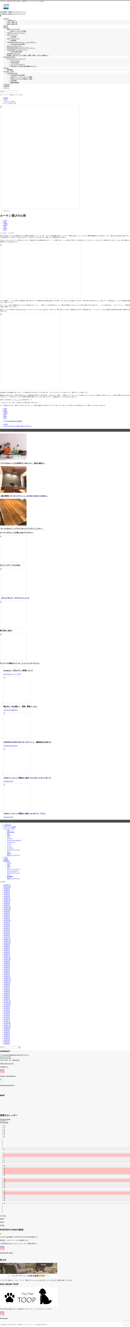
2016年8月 (7, 1030)
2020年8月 (7, 946)
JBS (8, 833)
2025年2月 (7, 898)
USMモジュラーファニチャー (16, 33)
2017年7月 (7, 1010)
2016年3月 (7, 1040)
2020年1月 (7, 956)
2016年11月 (7, 1025)
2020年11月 (7, 941)
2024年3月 (7, 903)
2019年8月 (7, 963)
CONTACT (7, 84)
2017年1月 (7, 1021)
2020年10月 (7, 943)
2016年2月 (7, 1042)
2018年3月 (7, 995)
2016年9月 (7, 1029)
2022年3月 (7, 917)
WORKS (6, 68)
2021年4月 (7, 931)
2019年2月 (7, 974)
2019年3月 (7, 973)
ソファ (9, 844)
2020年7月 (7, 948)
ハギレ (6, 857)
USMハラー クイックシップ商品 (21, 77)
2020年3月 (7, 952)
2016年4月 (7, 1038)
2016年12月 (7, 1023)
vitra (8, 837)
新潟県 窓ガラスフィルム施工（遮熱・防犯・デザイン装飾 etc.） (28, 55)
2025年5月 (7, 894)
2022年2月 (7, 918)
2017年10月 (7, 1004)
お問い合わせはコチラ (7, 1063)
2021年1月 (7, 937)
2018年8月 (7, 986)
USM (8, 835)
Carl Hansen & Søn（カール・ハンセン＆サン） (21, 42)
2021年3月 (7, 933)
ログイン (6, 6)
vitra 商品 (13, 36)
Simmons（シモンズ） (14, 53)
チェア (9, 846)
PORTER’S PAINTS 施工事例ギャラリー (24, 66)
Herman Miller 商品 (16, 51)
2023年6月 (7, 905)
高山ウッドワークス (13, 29)
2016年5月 (7, 1036)
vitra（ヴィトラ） (12, 35)
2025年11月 (7, 885)
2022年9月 (7, 911)
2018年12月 (7, 978)
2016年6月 (7, 1034)
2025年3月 (7, 896)
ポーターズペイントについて (16, 59)
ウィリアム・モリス (16, 399)
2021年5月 (7, 930)
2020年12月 (7, 939)
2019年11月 (7, 958)
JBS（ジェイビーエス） (14, 46)
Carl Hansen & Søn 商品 (18, 44)
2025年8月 (7, 890)
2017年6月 (7, 1012)
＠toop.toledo (4, 1318)
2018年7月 (7, 987)
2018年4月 (7, 993)
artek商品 (13, 40)
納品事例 (10, 69)
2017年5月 (7, 1014)
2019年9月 (7, 961)
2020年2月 (7, 954)
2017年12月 (7, 1001)
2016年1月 (7, 1043)
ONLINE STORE (12, 73)
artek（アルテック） (13, 38)
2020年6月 (7, 950)
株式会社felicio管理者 (15, 421)
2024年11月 (7, 900)
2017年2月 (7, 1019)
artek (8, 830)
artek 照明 (14, 80)
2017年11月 (7, 1002)
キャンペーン (11, 842)
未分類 (6, 859)
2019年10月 (7, 959)
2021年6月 (7, 928)
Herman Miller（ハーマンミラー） (17, 49)
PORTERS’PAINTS (9, 57)
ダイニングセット (12, 871)
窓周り (9, 853)
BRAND (6, 27)
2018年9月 (7, 984)
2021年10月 (7, 920)
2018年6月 (7, 989)
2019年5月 (7, 969)
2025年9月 (7, 889)
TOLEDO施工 (15, 62)
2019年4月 (7, 971)
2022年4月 (7, 915)
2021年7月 (7, 926)
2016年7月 (7, 1032)
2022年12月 (7, 907)
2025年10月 (7, 887)
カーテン (10, 838)
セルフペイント (16, 60)
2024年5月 (7, 902)
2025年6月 (7, 892)
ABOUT (6, 18)
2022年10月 (7, 909)
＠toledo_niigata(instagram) (8, 1076)
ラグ (8, 851)
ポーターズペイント (13, 849)
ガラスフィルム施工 (10, 826)
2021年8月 (7, 924)
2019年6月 (7, 967)
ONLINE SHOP (9, 71)
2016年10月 (7, 1027)
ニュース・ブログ (9, 828)
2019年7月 (7, 965)
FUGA (9, 862)
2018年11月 (7, 980)
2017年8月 (7, 1008)
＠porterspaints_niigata (6, 1253)
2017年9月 (7, 1006)
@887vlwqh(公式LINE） (7, 1085)
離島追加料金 (15, 82)
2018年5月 (7, 991)
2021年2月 (7, 935)
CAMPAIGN (7, 825)
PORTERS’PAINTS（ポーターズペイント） (21, 48)
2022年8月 (7, 913)
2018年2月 (7, 997)
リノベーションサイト (18, 64)
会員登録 (6, 4)
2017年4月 (7, 1015)
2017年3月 (7, 1017)
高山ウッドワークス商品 (18, 31)
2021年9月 (7, 922)
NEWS (6, 26)
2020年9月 (7, 945)
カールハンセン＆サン (14, 840)
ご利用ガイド (11, 20)
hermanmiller (10, 832)
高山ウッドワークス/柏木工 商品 (21, 79)
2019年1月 (7, 976)
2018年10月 (7, 982)
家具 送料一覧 (12, 24)
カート (6, 8)
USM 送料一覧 (12, 22)
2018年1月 (7, 999)
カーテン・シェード (13, 869)
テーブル (10, 848)
